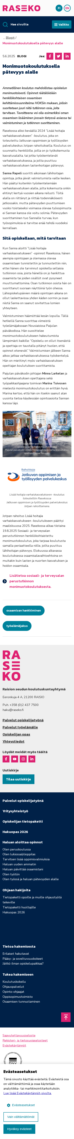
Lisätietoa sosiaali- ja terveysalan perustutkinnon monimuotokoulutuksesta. (36, 581)
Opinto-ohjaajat (13, 992)
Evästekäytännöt (14, 1045)
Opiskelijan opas (16, 734)
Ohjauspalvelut (13, 987)
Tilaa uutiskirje (18, 779)
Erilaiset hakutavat (16, 954)
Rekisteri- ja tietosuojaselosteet (25, 1040)
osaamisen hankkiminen (23, 610)
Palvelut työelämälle (20, 727)
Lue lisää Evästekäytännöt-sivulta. (27, 1093)
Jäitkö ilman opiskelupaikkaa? (23, 963)
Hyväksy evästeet (19, 1129)
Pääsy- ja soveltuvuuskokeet (23, 959)
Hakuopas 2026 (14, 912)
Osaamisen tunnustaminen (21, 1001)
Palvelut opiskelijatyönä (23, 720)
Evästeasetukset (23, 1105)
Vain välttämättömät (20, 1117)
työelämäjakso (17, 625)
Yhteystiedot (13, 741)
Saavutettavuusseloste (19, 1035)
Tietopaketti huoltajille (19, 907)
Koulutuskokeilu (14, 982)
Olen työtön (11, 874)
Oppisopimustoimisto (18, 997)
